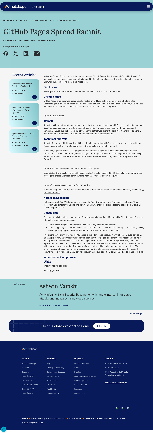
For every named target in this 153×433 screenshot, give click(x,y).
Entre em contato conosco (116, 363)
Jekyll (129, 104)
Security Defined (53, 376)
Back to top (136, 313)
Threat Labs (51, 385)
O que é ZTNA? (28, 389)
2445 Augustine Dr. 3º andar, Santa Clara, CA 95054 (117, 373)
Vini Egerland (18, 93)
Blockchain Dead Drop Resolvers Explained (22, 84)
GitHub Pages (50, 101)
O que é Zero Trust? (30, 385)
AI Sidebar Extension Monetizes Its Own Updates (21, 110)
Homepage (8, 20)
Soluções (25, 372)
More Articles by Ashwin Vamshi (53, 305)
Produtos (25, 368)
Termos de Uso (75, 418)
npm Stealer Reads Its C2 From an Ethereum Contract (23, 136)
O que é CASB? (28, 393)
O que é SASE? (28, 376)
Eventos (77, 372)
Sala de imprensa (81, 380)
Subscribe (101, 326)
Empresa (78, 358)
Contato (109, 358)
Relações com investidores (85, 376)
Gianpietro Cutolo (20, 145)
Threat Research (39, 20)
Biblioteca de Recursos (56, 372)
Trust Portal (51, 389)
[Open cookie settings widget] (3, 429)
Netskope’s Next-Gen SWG (56, 202)
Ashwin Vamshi (47, 40)
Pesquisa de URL (53, 393)
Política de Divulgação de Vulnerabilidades (48, 418)
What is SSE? (27, 380)
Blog (48, 363)
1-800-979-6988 (112, 368)
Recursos (51, 358)
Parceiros (78, 389)
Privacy (25, 418)
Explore (25, 358)
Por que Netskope (29, 363)
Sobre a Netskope (81, 363)
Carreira (77, 368)
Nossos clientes (80, 385)
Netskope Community (55, 368)
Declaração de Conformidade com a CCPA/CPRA (105, 418)
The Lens (22, 20)
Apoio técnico (52, 380)
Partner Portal (79, 393)
